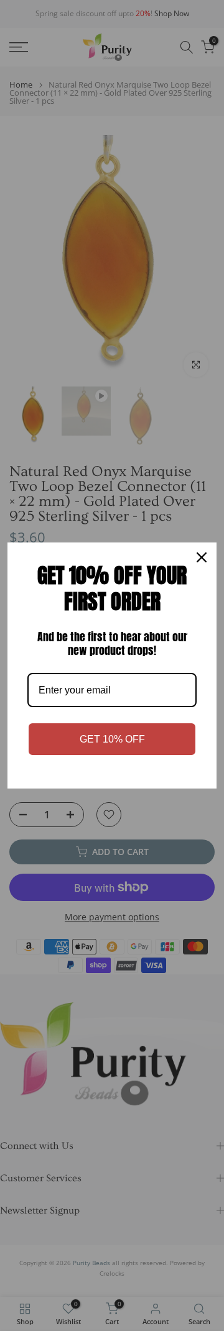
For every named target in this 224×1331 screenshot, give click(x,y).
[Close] (202, 557)
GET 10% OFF (112, 739)
